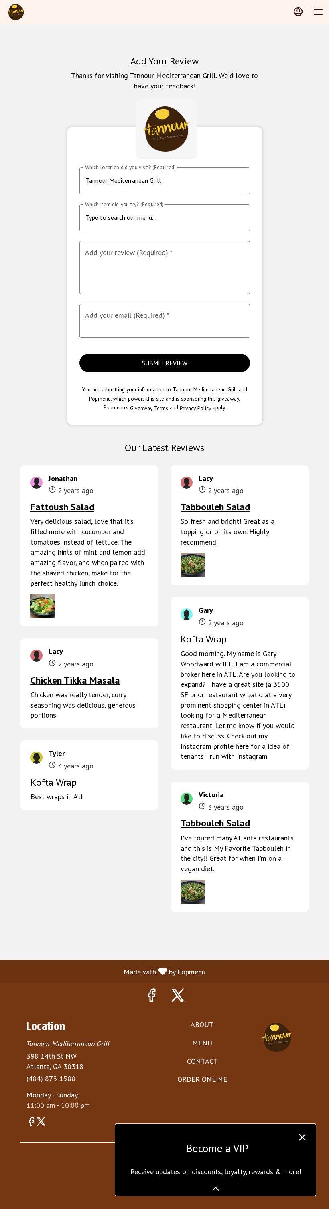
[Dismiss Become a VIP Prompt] (302, 1137)
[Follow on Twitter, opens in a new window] (178, 997)
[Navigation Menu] (318, 12)
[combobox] (158, 217)
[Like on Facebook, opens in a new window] (151, 997)
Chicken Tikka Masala (75, 680)
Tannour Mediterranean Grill (277, 1037)
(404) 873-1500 (50, 1078)
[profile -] (298, 11)
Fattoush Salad (62, 507)
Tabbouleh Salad (215, 507)
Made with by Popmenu (105, 971)
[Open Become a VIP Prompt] (215, 1188)
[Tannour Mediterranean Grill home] (42, 12)
